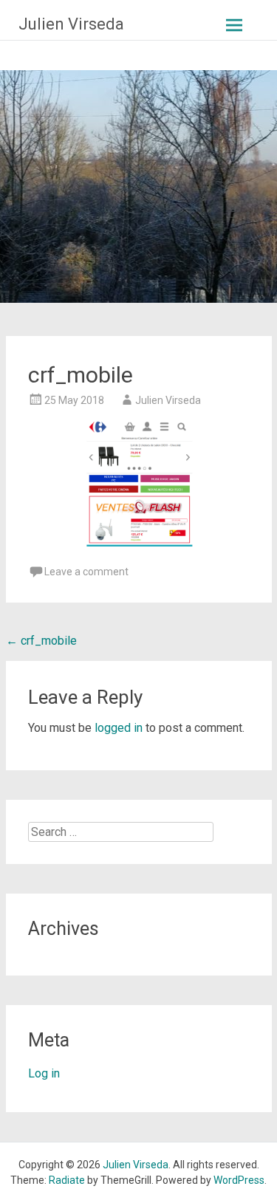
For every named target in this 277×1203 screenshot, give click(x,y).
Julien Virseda (71, 24)
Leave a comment (86, 571)
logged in (119, 728)
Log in (44, 1073)
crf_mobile (41, 641)
